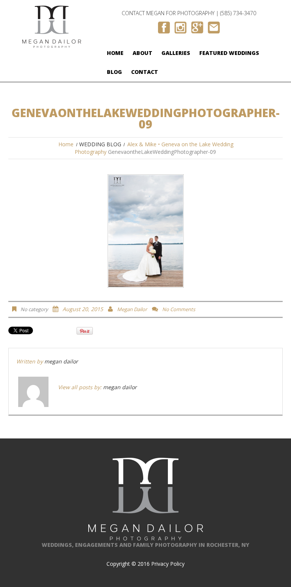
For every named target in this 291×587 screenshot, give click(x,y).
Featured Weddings (229, 52)
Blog (114, 71)
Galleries (175, 52)
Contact (144, 71)
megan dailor (132, 309)
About (142, 52)
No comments (178, 309)
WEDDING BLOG (100, 144)
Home (115, 52)
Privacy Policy (168, 563)
